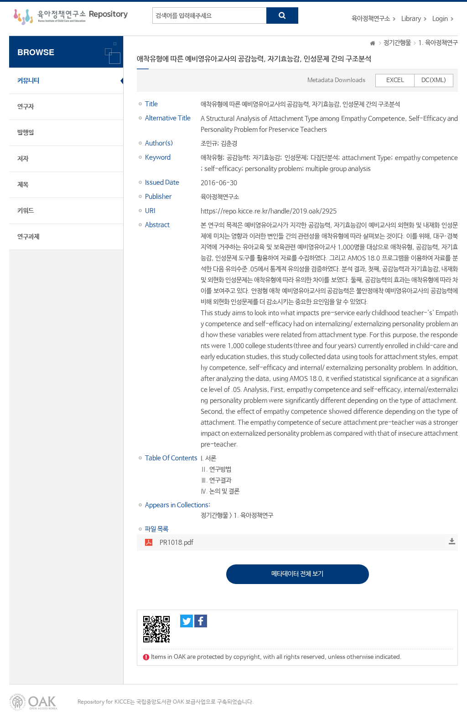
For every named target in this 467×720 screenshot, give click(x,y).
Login (440, 18)
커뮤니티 (28, 80)
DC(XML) (433, 80)
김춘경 (229, 143)
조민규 (209, 143)
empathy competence (426, 158)
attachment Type (366, 158)
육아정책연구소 (371, 18)
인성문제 (295, 158)
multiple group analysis (338, 168)
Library (411, 18)
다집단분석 (324, 158)
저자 (22, 158)
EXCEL (395, 80)
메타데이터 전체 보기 (297, 574)
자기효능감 (266, 158)
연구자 (25, 106)
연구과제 (28, 236)
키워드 (25, 210)
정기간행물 (397, 43)
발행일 (25, 132)
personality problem (273, 168)
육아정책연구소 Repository (71, 18)
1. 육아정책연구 (438, 43)
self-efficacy (222, 168)
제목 (22, 184)
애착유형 (212, 158)
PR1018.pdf (176, 542)
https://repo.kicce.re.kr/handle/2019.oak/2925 (269, 211)
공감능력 (238, 158)
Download (452, 541)
